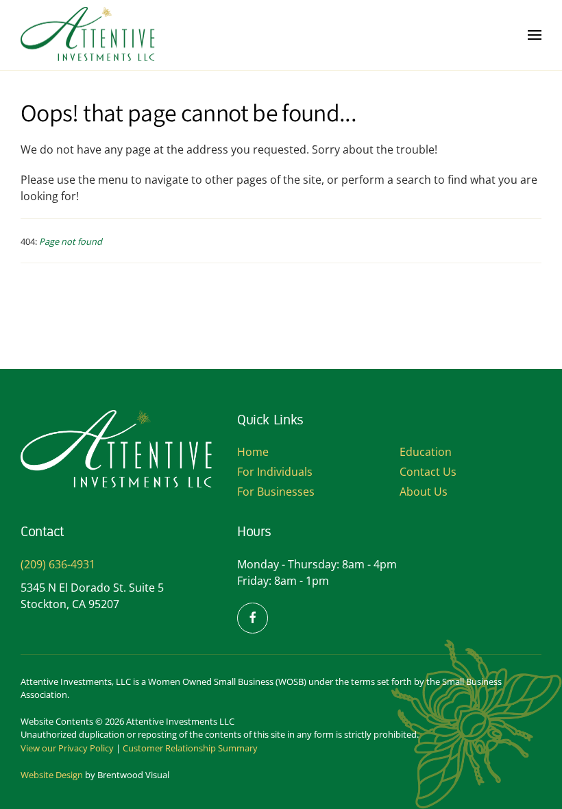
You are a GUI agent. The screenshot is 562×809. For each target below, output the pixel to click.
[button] (534, 35)
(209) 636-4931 (58, 564)
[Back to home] (89, 35)
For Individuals (275, 471)
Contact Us (428, 471)
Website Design (52, 775)
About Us (424, 491)
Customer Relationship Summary (190, 748)
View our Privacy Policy (67, 748)
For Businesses (276, 491)
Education (426, 451)
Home (253, 451)
